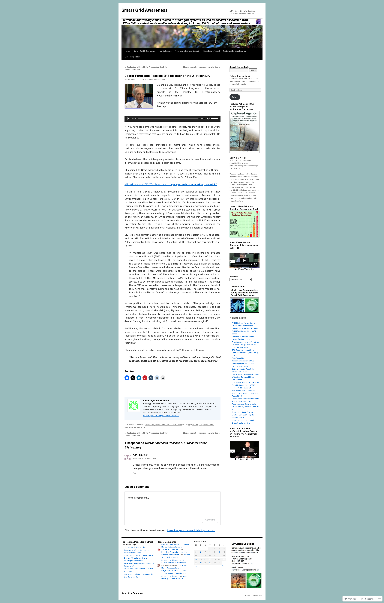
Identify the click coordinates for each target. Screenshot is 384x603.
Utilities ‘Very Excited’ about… (175, 556)
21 (205, 559)
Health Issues (165, 51)
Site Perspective (132, 57)
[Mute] (208, 118)
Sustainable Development (235, 51)
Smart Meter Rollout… (170, 576)
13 (200, 556)
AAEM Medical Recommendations (245, 328)
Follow (234, 97)
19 (196, 559)
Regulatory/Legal (211, 51)
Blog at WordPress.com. (253, 596)
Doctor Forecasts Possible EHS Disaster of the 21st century (167, 76)
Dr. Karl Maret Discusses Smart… (174, 566)
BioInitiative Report (240, 347)
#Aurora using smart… (171, 544)
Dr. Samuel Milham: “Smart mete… (174, 561)
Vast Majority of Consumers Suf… (174, 577)
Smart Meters (208, 425)
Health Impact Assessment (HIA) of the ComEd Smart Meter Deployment (245, 377)
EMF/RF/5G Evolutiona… (171, 571)
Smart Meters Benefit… (171, 555)
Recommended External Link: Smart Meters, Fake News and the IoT (245, 407)
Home (127, 51)
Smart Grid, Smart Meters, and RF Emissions (163, 425)
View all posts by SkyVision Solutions (161, 415)
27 (201, 563)
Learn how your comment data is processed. (191, 530)
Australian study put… (170, 549)
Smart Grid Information (145, 51)
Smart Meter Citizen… (170, 560)
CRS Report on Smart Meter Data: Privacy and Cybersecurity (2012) (245, 353)
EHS (200, 425)
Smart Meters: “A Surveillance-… (175, 545)
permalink (141, 427)
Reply (135, 473)
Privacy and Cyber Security (187, 51)
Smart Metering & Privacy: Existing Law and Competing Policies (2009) (243, 415)
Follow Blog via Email (240, 76)
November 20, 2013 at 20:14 (144, 458)
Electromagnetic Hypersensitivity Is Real (201, 67)
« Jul (195, 566)
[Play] (128, 118)
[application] (172, 119)
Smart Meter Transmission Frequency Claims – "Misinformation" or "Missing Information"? (139, 558)
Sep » (224, 566)
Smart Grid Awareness (144, 10)
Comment (210, 519)
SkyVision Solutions (157, 79)
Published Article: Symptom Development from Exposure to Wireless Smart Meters (137, 550)
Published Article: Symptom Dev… (175, 552)
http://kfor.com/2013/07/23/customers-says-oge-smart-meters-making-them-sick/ (170, 184)
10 (219, 552)
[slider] (215, 118)
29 (210, 563)
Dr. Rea (195, 425)
